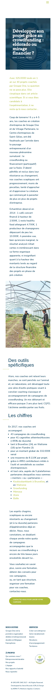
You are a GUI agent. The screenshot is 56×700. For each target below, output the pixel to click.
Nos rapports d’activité (14, 668)
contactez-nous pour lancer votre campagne (28, 601)
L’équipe (9, 665)
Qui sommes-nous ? (13, 656)
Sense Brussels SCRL (29, 686)
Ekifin (16, 498)
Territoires (33, 646)
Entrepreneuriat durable (15, 659)
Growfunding (20, 488)
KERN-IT (16, 689)
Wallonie (21, 484)
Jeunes (32, 637)
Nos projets (10, 662)
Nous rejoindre (11, 672)
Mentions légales (26, 689)
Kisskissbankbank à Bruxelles (29, 481)
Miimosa (17, 491)
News (29, 57)
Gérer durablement (36, 634)
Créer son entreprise (37, 631)
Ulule (16, 495)
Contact (36, 689)
